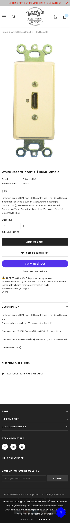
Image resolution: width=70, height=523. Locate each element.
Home (5, 32)
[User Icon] (55, 16)
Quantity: (7, 219)
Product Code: (9, 183)
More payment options (35, 271)
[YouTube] (22, 447)
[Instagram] (13, 447)
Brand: (5, 179)
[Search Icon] (13, 16)
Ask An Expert (36, 373)
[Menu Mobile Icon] (4, 17)
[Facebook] (5, 447)
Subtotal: (6, 232)
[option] (35, 101)
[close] (67, 3)
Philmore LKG (29, 179)
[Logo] (35, 16)
